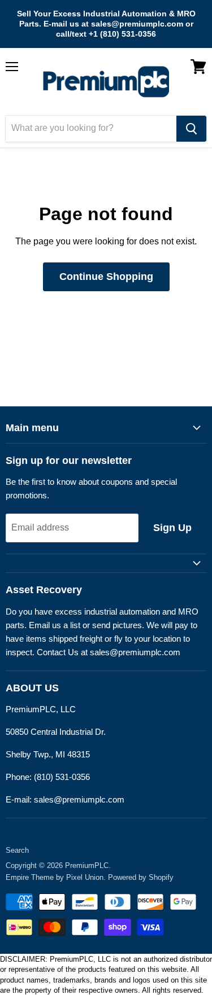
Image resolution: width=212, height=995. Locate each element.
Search (17, 850)
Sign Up (172, 527)
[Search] (191, 129)
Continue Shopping (106, 276)
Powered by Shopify (141, 877)
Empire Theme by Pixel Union (54, 877)
